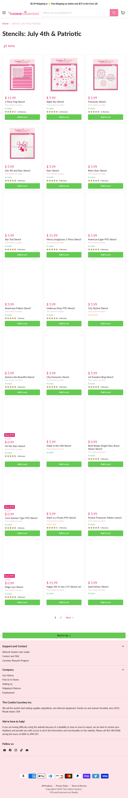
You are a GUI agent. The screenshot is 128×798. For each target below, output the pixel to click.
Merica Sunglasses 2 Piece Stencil (64, 239)
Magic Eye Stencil (14, 587)
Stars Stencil (53, 170)
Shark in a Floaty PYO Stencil (61, 517)
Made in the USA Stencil (59, 445)
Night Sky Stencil (55, 101)
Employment (8, 692)
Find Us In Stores (10, 679)
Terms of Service (79, 786)
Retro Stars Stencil (97, 170)
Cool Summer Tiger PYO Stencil (21, 518)
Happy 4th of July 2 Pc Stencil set (64, 586)
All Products (47, 786)
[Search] (114, 12)
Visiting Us (7, 684)
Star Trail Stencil (13, 239)
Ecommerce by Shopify (68, 792)
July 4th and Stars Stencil (17, 170)
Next (68, 617)
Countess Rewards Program (15, 660)
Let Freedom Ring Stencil (100, 377)
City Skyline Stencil (98, 308)
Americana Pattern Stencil (18, 308)
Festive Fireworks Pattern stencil (105, 517)
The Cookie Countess (13, 105)
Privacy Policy (62, 786)
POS (52, 792)
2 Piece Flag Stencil (15, 101)
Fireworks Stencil (97, 101)
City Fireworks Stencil (58, 377)
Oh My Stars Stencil (15, 446)
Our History (8, 675)
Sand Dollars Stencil (98, 586)
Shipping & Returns (11, 688)
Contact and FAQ (10, 656)
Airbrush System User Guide (15, 652)
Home (5, 23)
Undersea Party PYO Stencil (61, 308)
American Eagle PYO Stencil (102, 239)
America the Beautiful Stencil (19, 377)
